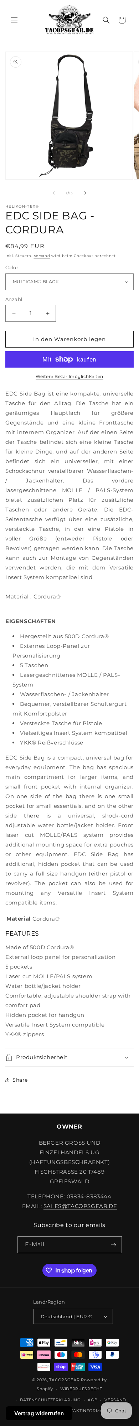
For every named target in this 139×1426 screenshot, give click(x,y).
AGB (92, 1399)
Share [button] (20, 1080)
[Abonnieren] (114, 1244)
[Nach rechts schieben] (85, 193)
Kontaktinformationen (90, 1410)
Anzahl (13, 299)
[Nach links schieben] (54, 193)
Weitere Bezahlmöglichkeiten (69, 376)
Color (11, 267)
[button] (14, 20)
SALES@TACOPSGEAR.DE (80, 1206)
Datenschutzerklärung (50, 1399)
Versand (42, 255)
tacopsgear (64, 1379)
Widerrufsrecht (81, 1388)
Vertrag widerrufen (39, 1413)
